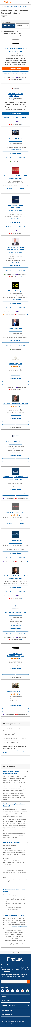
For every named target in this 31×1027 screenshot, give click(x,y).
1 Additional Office (15, 262)
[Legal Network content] (28, 1015)
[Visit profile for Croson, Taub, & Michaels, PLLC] (15, 471)
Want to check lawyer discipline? (13, 915)
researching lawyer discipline (19, 926)
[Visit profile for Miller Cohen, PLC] (15, 132)
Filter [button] (4, 16)
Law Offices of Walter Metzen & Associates (15, 248)
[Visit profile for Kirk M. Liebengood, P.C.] (15, 506)
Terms (2, 1023)
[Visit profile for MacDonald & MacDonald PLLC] (15, 570)
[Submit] (28, 981)
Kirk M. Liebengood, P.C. (15, 512)
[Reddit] (22, 990)
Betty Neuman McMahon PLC (15, 176)
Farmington (23, 751)
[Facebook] (2, 990)
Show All (3, 761)
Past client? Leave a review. (15, 51)
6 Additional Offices (16, 415)
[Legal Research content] (28, 1010)
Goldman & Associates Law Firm (15, 403)
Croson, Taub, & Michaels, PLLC (15, 477)
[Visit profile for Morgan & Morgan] (15, 285)
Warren (5, 752)
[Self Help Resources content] (28, 1005)
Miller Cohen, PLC (15, 138)
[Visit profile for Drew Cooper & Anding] (15, 685)
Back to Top (16, 952)
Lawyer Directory (5, 6)
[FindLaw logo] (8, 2)
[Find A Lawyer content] (28, 1000)
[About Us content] (28, 996)
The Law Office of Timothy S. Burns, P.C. (15, 655)
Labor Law (23, 738)
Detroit (11, 751)
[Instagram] (17, 990)
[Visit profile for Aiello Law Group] (15, 322)
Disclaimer (15, 1023)
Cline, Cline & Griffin (15, 540)
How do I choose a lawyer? (11, 842)
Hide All (9, 761)
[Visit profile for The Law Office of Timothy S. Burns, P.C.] (15, 648)
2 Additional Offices (16, 218)
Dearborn (5, 751)
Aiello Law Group (15, 328)
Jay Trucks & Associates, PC (14, 48)
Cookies (22, 1023)
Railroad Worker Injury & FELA (11, 742)
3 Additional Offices (16, 149)
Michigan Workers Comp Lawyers (15, 206)
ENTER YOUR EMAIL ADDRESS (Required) (11, 979)
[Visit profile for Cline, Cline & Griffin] (15, 534)
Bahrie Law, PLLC (15, 363)
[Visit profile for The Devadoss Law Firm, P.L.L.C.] (15, 88)
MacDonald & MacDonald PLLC (16, 576)
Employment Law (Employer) (11, 738)
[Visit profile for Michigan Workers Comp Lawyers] (15, 199)
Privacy (8, 1023)
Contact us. (7, 971)
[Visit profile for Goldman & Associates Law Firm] (15, 398)
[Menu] (2, 2)
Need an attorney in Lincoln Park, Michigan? (14, 805)
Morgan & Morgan (15, 291)
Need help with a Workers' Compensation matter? (11, 772)
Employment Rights (9, 734)
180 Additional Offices (16, 299)
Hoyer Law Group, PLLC (15, 441)
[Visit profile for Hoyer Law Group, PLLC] (15, 435)
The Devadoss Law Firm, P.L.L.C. (15, 95)
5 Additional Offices (16, 625)
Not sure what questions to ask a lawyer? (14, 890)
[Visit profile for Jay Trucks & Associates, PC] (15, 43)
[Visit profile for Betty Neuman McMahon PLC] (15, 170)
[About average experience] (21, 79)
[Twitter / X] (12, 990)
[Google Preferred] (27, 990)
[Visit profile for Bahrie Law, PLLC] (15, 358)
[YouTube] (7, 990)
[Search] (28, 2)
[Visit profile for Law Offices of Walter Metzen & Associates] (15, 241)
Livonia (16, 751)
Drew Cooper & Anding (15, 691)
